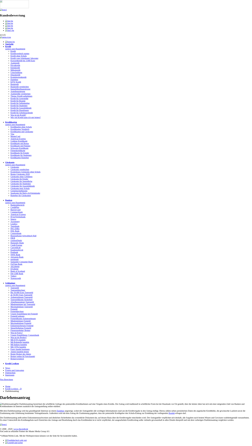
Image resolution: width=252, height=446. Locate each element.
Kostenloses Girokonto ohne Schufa (25, 172)
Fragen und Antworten (14, 370)
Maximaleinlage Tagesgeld (21, 307)
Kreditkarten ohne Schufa (21, 127)
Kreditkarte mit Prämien (20, 146)
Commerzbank (16, 212)
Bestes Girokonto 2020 (20, 174)
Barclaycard (15, 210)
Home (7, 386)
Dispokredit (15, 75)
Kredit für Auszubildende (21, 108)
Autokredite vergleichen (20, 94)
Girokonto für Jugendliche (21, 181)
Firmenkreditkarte (17, 150)
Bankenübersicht (17, 205)
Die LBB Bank (16, 273)
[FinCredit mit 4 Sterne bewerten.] (9, 28)
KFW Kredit (15, 82)
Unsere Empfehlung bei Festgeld (24, 314)
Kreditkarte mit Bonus (19, 143)
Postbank (14, 252)
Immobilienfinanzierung (20, 89)
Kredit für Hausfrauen (19, 110)
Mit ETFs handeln (18, 340)
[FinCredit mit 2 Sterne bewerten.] (9, 23)
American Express (18, 139)
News (7, 368)
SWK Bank (15, 255)
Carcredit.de (15, 247)
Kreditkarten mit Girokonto (21, 132)
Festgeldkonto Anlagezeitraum (23, 318)
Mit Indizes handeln (18, 344)
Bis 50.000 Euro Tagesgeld (21, 292)
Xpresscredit (15, 278)
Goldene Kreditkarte (18, 141)
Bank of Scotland (17, 271)
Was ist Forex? (16, 333)
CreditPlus (14, 207)
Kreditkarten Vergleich (19, 129)
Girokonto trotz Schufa (20, 188)
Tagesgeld (14, 288)
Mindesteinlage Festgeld (20, 321)
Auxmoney (15, 221)
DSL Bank (14, 231)
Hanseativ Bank (17, 243)
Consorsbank (15, 233)
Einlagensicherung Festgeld (21, 326)
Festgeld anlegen (17, 316)
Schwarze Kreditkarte (19, 148)
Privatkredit (15, 65)
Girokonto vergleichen (19, 169)
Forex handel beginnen (20, 349)
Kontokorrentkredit (18, 77)
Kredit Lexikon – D (13, 389)
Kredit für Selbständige (20, 103)
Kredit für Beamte (17, 101)
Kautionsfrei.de (16, 250)
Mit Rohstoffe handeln (19, 342)
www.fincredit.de (21, 429)
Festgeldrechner (17, 311)
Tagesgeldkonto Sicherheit (21, 300)
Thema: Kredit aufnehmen (21, 96)
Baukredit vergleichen (19, 87)
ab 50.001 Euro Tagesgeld (21, 295)
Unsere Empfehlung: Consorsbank (24, 335)
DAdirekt (14, 269)
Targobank (14, 226)
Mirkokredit (15, 70)
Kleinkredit (15, 68)
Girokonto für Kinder (19, 179)
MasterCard (15, 136)
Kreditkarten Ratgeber (19, 158)
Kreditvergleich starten (19, 53)
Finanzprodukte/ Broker (20, 330)
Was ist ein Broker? (18, 337)
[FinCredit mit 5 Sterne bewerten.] (9, 30)
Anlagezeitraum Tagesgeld (21, 297)
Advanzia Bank (16, 257)
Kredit (13, 51)
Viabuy (13, 276)
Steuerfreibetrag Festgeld (20, 328)
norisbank (14, 259)
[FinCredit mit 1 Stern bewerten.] (9, 21)
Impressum (9, 375)
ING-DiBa (14, 229)
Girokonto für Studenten (20, 184)
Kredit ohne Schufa (18, 56)
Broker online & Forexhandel (22, 356)
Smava (13, 219)
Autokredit (14, 63)
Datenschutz (10, 373)
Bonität (172, 413)
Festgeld (13, 309)
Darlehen (14, 79)
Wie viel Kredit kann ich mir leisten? (25, 117)
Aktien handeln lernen (19, 352)
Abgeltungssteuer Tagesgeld (22, 302)
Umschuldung (16, 72)
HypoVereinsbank (17, 217)
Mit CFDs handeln (18, 347)
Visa (12, 134)
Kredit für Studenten (18, 106)
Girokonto (14, 167)
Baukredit (14, 84)
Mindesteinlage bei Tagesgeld (22, 304)
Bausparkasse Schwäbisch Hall (23, 236)
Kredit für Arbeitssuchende (21, 113)
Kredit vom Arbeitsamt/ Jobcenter (24, 58)
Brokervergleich (17, 359)
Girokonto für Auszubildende (22, 186)
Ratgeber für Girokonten (20, 195)
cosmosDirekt (16, 240)
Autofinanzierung (17, 91)
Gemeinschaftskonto (18, 191)
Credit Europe (16, 245)
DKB (12, 238)
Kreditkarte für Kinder (19, 153)
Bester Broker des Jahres (20, 354)
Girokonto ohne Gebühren (21, 176)
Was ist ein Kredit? (18, 115)
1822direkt (14, 266)
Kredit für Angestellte (19, 98)
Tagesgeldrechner (17, 290)
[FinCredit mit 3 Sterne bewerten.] (9, 26)
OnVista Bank (16, 264)
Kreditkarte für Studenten (21, 155)
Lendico (13, 224)
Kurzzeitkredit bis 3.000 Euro (22, 61)
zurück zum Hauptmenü (15, 49)
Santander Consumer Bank (21, 262)
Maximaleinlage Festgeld (20, 323)
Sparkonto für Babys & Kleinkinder (25, 193)
